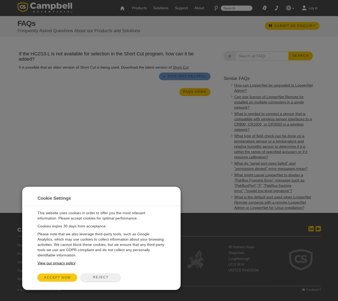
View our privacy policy (56, 263)
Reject (101, 277)
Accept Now (57, 277)
